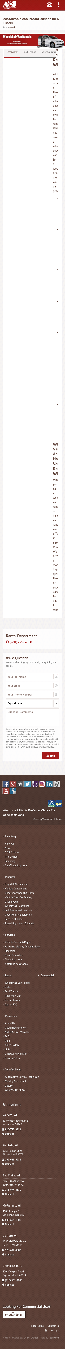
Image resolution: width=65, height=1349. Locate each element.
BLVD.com (54, 1338)
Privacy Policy (12, 1058)
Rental (8, 975)
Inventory (10, 836)
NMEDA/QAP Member (17, 1032)
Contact (9, 1133)
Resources (11, 1016)
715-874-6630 (13, 1189)
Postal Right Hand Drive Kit (19, 923)
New (7, 848)
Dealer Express (31, 1338)
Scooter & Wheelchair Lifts (19, 893)
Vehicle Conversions (16, 888)
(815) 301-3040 (13, 1280)
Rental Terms (12, 1000)
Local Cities (37, 1325)
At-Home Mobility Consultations (22, 946)
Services (10, 934)
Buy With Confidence (16, 884)
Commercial (47, 975)
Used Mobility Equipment (18, 914)
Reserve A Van (13, 995)
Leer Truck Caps (14, 919)
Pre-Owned (11, 856)
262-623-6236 (13, 1159)
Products (10, 877)
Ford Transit (29, 52)
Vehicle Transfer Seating (18, 897)
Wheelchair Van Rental (17, 982)
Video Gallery (12, 1045)
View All (9, 843)
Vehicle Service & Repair (18, 942)
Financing (10, 861)
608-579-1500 (13, 1220)
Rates (8, 987)
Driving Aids (11, 901)
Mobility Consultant (15, 1081)
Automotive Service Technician (22, 1077)
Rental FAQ (11, 1004)
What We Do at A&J (15, 1090)
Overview (12, 52)
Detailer (9, 1085)
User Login (53, 1330)
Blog (7, 1040)
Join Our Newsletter (16, 1053)
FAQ (7, 1036)
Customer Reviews (15, 1027)
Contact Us (53, 1325)
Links (8, 1049)
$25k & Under (12, 852)
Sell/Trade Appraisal (16, 865)
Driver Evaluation (14, 955)
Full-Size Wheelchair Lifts (18, 910)
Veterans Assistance (16, 964)
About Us (10, 1023)
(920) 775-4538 (20, 641)
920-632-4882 (13, 1250)
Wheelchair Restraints (17, 906)
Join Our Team (13, 1069)
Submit (50, 756)
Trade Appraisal (13, 959)
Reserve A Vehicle (51, 52)
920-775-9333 (13, 1129)
